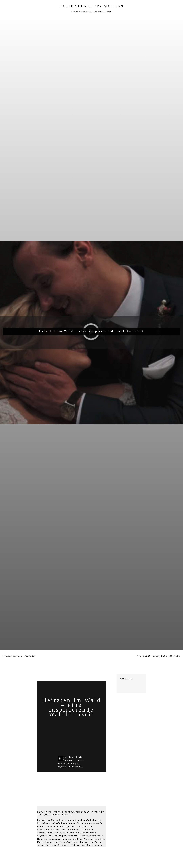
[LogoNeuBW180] (91, 652)
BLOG (164, 656)
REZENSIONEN (151, 656)
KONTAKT (175, 656)
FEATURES (30, 656)
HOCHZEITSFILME (12, 656)
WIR (139, 656)
